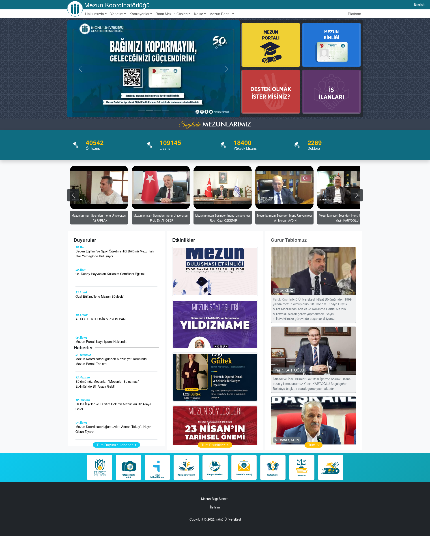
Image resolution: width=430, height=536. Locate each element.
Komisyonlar (139, 13)
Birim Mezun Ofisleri (172, 13)
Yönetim (116, 13)
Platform (354, 13)
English (419, 4)
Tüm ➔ (313, 444)
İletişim (215, 507)
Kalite (198, 13)
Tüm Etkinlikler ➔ (215, 444)
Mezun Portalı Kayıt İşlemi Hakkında (101, 341)
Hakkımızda (94, 13)
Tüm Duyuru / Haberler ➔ (116, 444)
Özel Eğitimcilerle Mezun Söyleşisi (99, 296)
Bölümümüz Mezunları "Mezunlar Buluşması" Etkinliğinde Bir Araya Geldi (107, 384)
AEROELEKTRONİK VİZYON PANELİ (102, 318)
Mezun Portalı (220, 13)
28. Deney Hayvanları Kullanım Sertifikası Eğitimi (109, 273)
